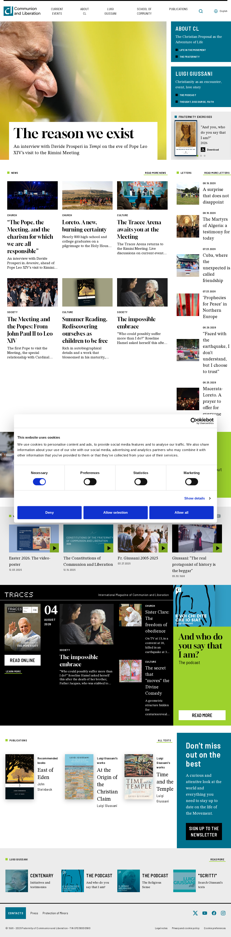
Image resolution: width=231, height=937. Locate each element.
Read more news (155, 172)
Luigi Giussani (110, 11)
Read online (22, 660)
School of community (144, 11)
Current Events (57, 11)
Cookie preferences (215, 928)
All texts (164, 740)
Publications (178, 9)
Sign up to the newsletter (204, 831)
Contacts (15, 913)
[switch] (90, 481)
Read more (202, 715)
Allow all (181, 512)
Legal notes (161, 928)
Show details (194, 498)
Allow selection (115, 512)
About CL (84, 11)
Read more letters (217, 172)
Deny (49, 512)
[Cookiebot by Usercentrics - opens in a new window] (194, 421)
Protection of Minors (55, 913)
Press (34, 913)
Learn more (13, 671)
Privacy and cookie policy (185, 928)
